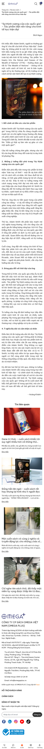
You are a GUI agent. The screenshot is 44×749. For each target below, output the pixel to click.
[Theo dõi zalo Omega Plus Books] (10, 721)
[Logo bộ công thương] (13, 732)
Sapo (38, 684)
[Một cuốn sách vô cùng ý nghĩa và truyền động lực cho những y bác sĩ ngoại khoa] (22, 521)
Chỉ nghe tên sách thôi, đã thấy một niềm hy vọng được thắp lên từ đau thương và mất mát (22, 590)
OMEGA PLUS (21, 684)
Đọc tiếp (5, 452)
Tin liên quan (22, 404)
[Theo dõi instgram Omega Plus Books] (16, 721)
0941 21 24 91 (22, 677)
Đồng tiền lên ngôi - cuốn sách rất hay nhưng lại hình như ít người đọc (21, 490)
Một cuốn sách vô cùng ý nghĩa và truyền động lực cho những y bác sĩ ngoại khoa (21, 540)
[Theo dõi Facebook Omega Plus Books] (4, 721)
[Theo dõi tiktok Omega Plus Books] (28, 721)
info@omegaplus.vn (18, 680)
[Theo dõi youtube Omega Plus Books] (22, 721)
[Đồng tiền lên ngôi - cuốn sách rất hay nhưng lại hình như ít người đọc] (22, 471)
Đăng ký (37, 714)
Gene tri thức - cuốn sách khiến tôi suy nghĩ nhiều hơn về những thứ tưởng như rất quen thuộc (21, 440)
